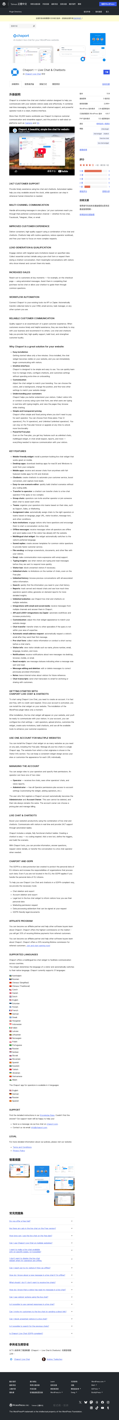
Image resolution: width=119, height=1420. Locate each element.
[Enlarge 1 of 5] (27, 1167)
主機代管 (12, 1389)
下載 (106, 72)
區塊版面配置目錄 (36, 1392)
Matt (94, 1385)
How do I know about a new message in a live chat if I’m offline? (37, 1275)
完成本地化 (77, 18)
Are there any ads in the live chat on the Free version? (32, 1228)
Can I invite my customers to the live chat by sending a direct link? (37, 1312)
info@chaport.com (39, 1127)
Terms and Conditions (22, 1147)
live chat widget (103, 143)
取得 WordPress (107, 4)
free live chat (104, 138)
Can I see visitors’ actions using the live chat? (28, 1297)
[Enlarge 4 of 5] (71, 1179)
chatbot (106, 134)
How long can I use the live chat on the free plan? (30, 1236)
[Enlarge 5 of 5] (71, 1195)
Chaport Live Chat (33, 74)
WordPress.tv (56, 1392)
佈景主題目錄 (35, 1385)
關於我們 (12, 1382)
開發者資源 (54, 1389)
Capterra (28, 123)
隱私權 (11, 1392)
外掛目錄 (33, 1389)
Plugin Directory (15, 12)
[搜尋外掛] (34, 26)
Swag (74, 1392)
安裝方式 (43, 84)
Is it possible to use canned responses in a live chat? (32, 1304)
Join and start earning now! (38, 945)
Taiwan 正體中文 (37, 1405)
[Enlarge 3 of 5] (71, 1167)
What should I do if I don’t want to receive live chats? (32, 1282)
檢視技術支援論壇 (87, 214)
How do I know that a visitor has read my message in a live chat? (37, 1290)
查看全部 (106, 191)
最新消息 (12, 1385)
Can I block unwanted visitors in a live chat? (28, 1319)
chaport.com (52, 1124)
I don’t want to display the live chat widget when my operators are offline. (25, 1259)
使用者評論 (29, 84)
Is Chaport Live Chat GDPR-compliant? (26, 1333)
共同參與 (74, 1382)
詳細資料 (15, 84)
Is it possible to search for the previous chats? (29, 1326)
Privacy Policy (19, 1150)
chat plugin (105, 129)
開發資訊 (56, 84)
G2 (38, 123)
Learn (52, 1382)
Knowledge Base (47, 1115)
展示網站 (33, 1382)
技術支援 (106, 84)
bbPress (95, 1389)
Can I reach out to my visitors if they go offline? (29, 1268)
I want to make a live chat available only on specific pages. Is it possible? (25, 1251)
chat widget (98, 134)
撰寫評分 (83, 191)
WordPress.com (98, 1382)
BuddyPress (97, 1392)
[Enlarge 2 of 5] (49, 1167)
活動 (72, 1385)
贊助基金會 (76, 1389)
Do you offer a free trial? (19, 1221)
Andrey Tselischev (54, 1359)
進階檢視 (83, 150)
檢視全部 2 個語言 (103, 124)
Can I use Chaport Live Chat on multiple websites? (30, 1243)
